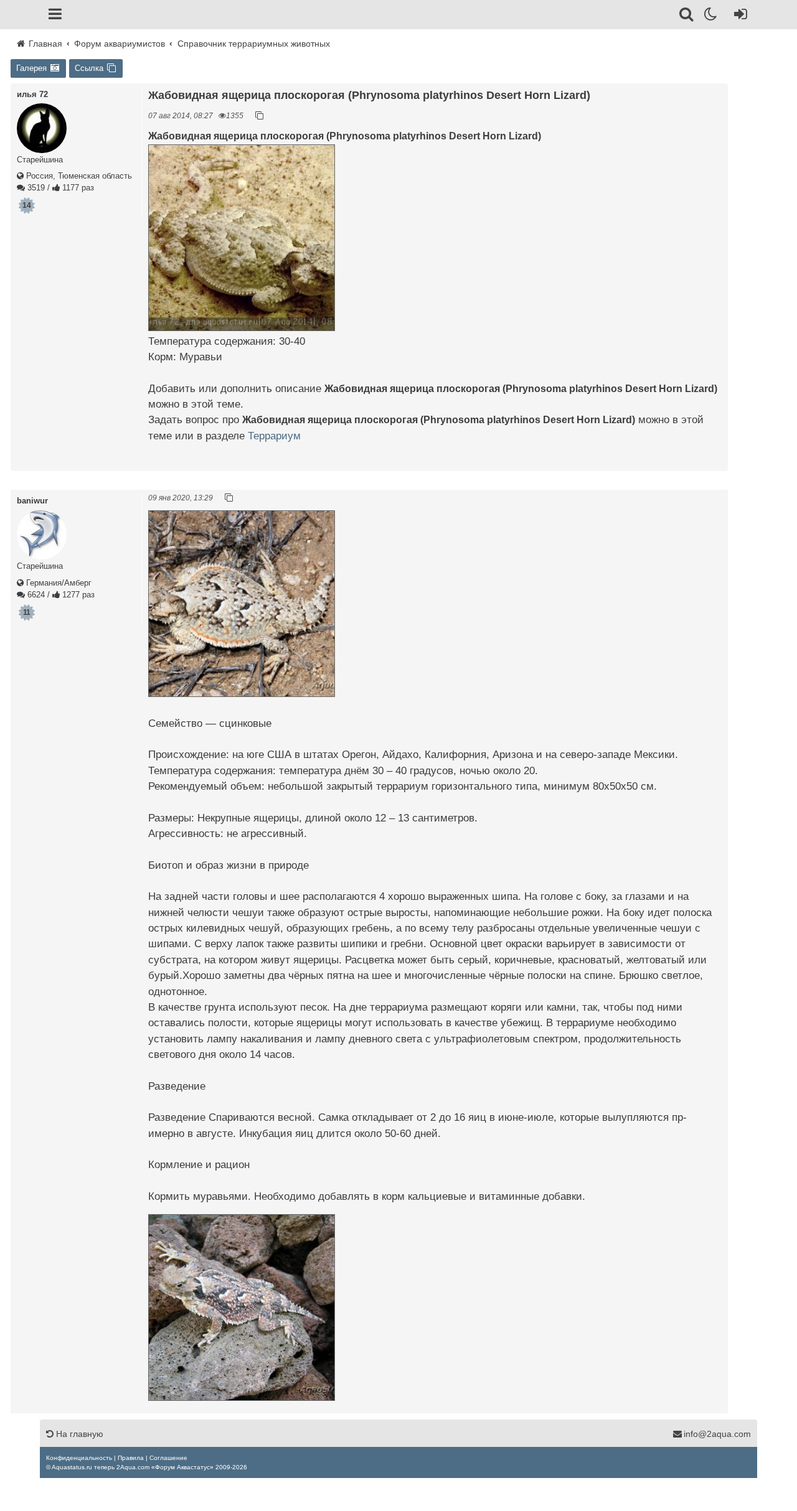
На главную (78, 1434)
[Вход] (738, 16)
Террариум (274, 436)
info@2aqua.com (717, 1434)
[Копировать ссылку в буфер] (259, 116)
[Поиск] (687, 16)
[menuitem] (79, 1457)
